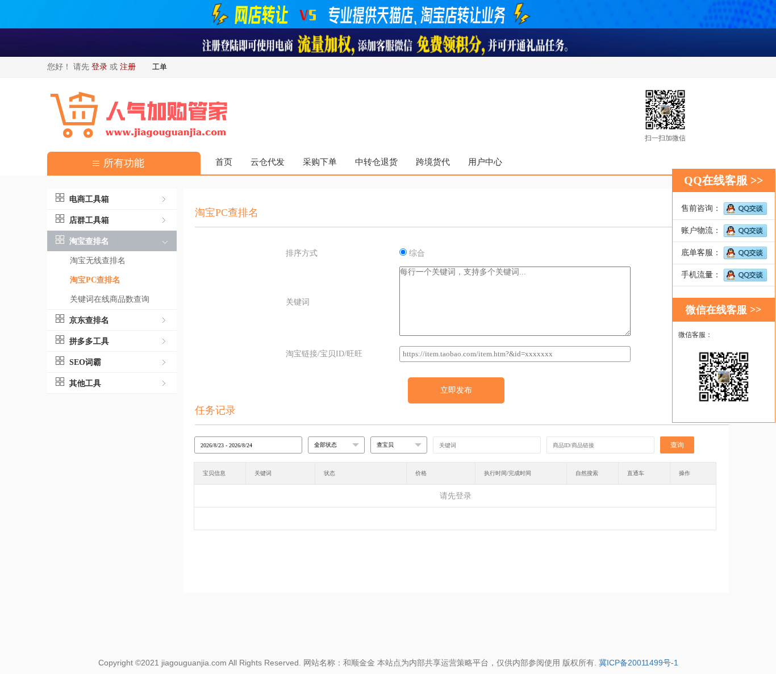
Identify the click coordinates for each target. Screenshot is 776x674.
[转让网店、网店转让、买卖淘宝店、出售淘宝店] (388, 13)
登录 (99, 67)
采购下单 (320, 162)
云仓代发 (268, 162)
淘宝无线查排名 (98, 260)
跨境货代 (433, 162)
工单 (159, 67)
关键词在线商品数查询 (109, 299)
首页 (223, 162)
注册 (128, 67)
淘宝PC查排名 (95, 280)
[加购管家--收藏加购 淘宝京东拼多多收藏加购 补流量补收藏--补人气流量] (388, 42)
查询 (677, 445)
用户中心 (485, 162)
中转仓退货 (376, 162)
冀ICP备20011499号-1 (638, 662)
